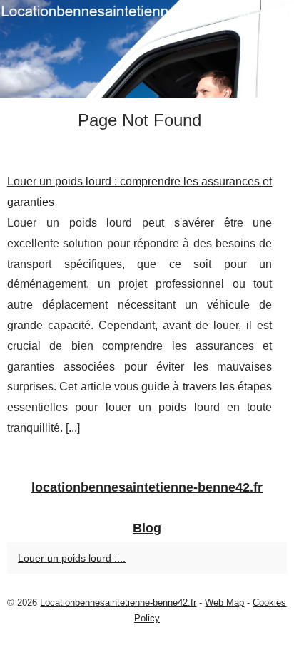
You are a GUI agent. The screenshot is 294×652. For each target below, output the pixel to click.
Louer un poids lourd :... (72, 558)
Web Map (224, 602)
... (73, 428)
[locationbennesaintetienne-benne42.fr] (147, 49)
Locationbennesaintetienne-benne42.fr (118, 602)
